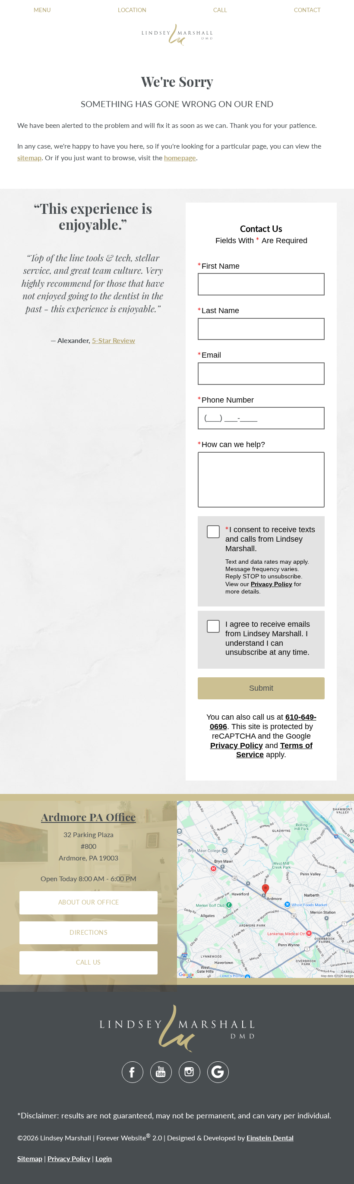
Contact (307, 10)
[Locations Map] (265, 888)
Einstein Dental (270, 1138)
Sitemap (29, 1158)
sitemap (29, 157)
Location (132, 10)
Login (103, 1158)
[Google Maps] (218, 1072)
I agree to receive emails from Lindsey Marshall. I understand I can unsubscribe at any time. (267, 638)
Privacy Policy (271, 584)
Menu (42, 10)
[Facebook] (132, 1072)
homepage (180, 157)
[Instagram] (189, 1072)
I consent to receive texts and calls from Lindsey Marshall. (270, 560)
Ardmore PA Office (88, 818)
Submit (261, 688)
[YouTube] (161, 1072)
